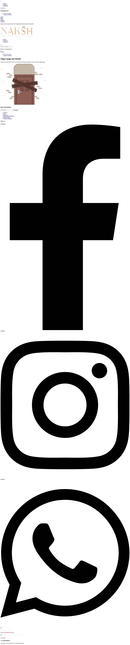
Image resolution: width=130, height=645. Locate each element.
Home (4, 3)
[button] (2, 16)
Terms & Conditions (7, 118)
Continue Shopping (7, 14)
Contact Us (5, 5)
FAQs (4, 113)
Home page (42, 62)
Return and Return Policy (8, 116)
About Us (5, 4)
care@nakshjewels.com (9, 632)
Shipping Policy (6, 117)
